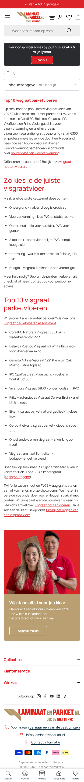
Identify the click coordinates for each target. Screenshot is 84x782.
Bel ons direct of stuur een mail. (32, 618)
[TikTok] (65, 696)
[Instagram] (39, 696)
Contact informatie (45, 742)
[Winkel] (52, 17)
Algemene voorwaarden (34, 762)
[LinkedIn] (58, 696)
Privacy (58, 762)
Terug (11, 72)
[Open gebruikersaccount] (60, 17)
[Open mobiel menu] (7, 17)
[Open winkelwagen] (78, 17)
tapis (9, 477)
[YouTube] (52, 696)
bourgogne (22, 477)
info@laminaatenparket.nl (45, 734)
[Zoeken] (69, 31)
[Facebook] (45, 696)
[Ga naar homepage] (30, 17)
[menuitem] (8, 775)
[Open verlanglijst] (69, 17)
